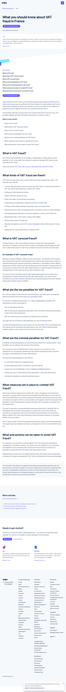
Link (19, 616)
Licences (52, 601)
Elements (21, 604)
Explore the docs (39, 560)
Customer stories (55, 584)
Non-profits (37, 631)
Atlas (19, 584)
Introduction (6, 70)
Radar (20, 627)
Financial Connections (24, 607)
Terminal (20, 636)
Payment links (22, 620)
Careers (52, 617)
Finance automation (39, 595)
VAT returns (26, 166)
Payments (21, 622)
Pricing (20, 582)
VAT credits (49, 166)
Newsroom (53, 619)
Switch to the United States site (34, 688)
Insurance (37, 624)
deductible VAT (36, 166)
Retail (35, 637)
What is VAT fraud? (8, 73)
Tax (17, 8)
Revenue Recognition (24, 629)
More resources (8, 8)
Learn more (6, 46)
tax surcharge (32, 297)
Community (53, 589)
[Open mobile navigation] (62, 2)
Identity (20, 609)
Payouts (20, 625)
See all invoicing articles (10, 498)
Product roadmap (55, 615)
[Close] (63, 684)
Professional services (40, 633)
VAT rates (18, 166)
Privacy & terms (54, 595)
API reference (38, 661)
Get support (53, 630)
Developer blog (38, 672)
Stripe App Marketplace (40, 646)
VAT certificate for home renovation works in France (20, 504)
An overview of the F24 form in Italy (15, 506)
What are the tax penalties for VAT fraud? (15, 82)
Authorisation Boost (24, 586)
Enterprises (37, 582)
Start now (7, 539)
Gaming (36, 618)
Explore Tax (6, 560)
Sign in (52, 636)
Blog (51, 586)
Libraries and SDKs (39, 667)
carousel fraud (18, 279)
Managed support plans (56, 632)
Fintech (36, 616)
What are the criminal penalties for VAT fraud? (16, 85)
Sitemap (52, 604)
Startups (36, 584)
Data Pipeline (22, 602)
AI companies (38, 611)
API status (37, 663)
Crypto (20, 600)
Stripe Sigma (22, 631)
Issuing (20, 613)
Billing (20, 589)
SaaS (35, 609)
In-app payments (39, 600)
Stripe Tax (44, 325)
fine (15, 349)
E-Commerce (38, 591)
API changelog (38, 665)
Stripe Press (53, 621)
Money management (40, 604)
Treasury (21, 638)
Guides (52, 582)
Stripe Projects (38, 670)
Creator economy (39, 613)
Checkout (21, 593)
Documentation (38, 658)
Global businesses (39, 598)
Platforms (37, 607)
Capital (20, 591)
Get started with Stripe (11, 26)
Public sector (38, 635)
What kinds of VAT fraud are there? (13, 76)
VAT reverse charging (31, 224)
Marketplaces (38, 602)
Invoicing (20, 611)
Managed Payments (24, 618)
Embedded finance (39, 593)
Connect (20, 598)
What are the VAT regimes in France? (15, 508)
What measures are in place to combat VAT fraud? (17, 88)
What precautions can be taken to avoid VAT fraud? (18, 91)
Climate (20, 595)
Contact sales (17, 539)
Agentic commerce (39, 586)
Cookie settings (54, 606)
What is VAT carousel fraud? (11, 79)
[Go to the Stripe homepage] (4, 580)
